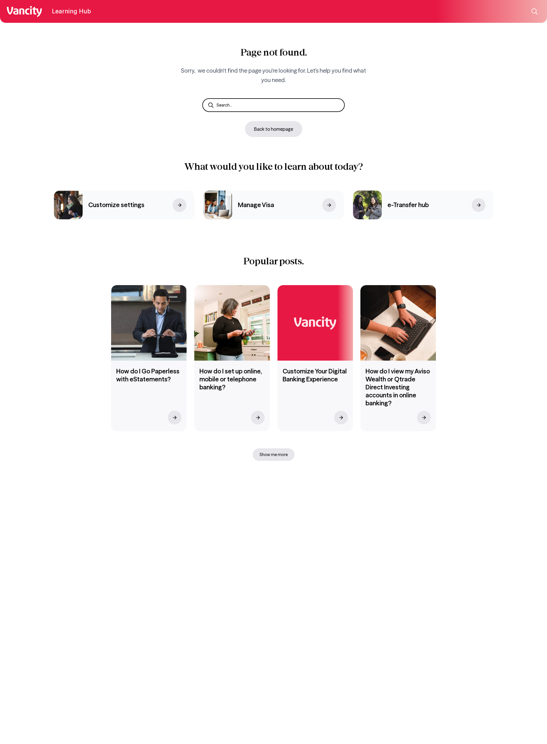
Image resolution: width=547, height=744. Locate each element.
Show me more (274, 454)
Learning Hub (71, 11)
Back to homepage (273, 129)
